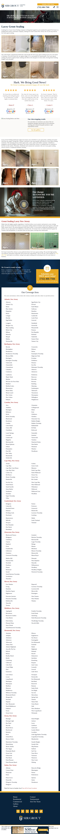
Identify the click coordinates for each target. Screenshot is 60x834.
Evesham (33, 358)
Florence (33, 362)
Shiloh (33, 518)
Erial (32, 412)
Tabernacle (34, 390)
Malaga (33, 544)
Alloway (8, 768)
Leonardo (34, 667)
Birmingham (9, 349)
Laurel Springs (10, 433)
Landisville (34, 315)
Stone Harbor (9, 489)
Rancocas (34, 377)
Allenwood (9, 642)
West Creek (34, 760)
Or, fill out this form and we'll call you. (47, 281)
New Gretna (9, 395)
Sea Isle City (9, 482)
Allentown (8, 640)
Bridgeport (9, 537)
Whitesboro (34, 487)
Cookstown (9, 371)
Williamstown (35, 565)
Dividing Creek (10, 513)
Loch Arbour (9, 674)
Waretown (34, 757)
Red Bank (34, 681)
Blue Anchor (9, 309)
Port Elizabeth (9, 525)
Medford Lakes (10, 386)
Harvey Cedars (10, 739)
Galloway (34, 309)
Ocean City (34, 475)
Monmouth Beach (10, 695)
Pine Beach (9, 757)
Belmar (8, 653)
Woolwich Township (36, 572)
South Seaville (10, 487)
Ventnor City (34, 341)
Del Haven (9, 475)
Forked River (9, 736)
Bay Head (8, 723)
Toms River (34, 753)
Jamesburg (34, 615)
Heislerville (34, 510)
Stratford (33, 435)
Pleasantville (34, 327)
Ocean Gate (9, 753)
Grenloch (33, 535)
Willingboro (34, 397)
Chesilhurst (9, 430)
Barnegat (8, 718)
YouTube (32, 811)
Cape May (8, 466)
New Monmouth (10, 704)
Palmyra (8, 399)
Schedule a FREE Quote (48, 4)
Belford (8, 651)
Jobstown (33, 369)
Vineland (33, 522)
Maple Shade (9, 377)
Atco (7, 405)
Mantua (33, 546)
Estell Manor (34, 306)
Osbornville (9, 755)
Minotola (8, 334)
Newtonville (9, 341)
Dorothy (8, 318)
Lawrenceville (35, 589)
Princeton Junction (11, 596)
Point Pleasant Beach (11, 762)
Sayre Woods (9, 625)
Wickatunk (34, 713)
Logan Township (35, 542)
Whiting (33, 762)
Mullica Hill (9, 558)
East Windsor (9, 584)
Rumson (33, 686)
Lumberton (9, 374)
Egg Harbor (9, 320)
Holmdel (33, 651)
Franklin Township (36, 611)
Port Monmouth (35, 679)
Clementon (34, 405)
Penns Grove (9, 777)
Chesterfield (9, 365)
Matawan (8, 688)
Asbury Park (9, 644)
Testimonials (34, 799)
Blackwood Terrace (11, 535)
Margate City (9, 325)
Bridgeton (8, 504)
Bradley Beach (10, 656)
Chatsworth (9, 362)
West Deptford (35, 560)
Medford (8, 383)
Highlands (34, 649)
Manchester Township (12, 742)
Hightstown (9, 593)
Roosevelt (34, 683)
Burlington (9, 358)
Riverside (34, 379)
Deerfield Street (10, 508)
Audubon (8, 407)
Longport (8, 323)
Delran (33, 351)
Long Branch (9, 679)
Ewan (7, 546)
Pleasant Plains (10, 623)
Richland (33, 334)
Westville (33, 563)
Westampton (34, 395)
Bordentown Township (12, 353)
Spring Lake (34, 697)
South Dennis (9, 484)
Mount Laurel (9, 393)
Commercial (17, 802)
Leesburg (33, 515)
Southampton (34, 388)
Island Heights (35, 718)
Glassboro (8, 553)
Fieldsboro (34, 360)
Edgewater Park (35, 356)
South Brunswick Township (13, 627)
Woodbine (34, 493)
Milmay (8, 332)
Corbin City (9, 472)
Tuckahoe (8, 493)
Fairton (33, 504)
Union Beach (34, 704)
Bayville (8, 725)
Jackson (33, 721)
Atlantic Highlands (11, 647)
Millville (8, 520)
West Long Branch (36, 710)
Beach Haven (9, 727)
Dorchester (9, 515)
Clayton (8, 542)
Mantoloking (9, 744)
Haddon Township (36, 423)
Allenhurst (8, 638)
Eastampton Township (37, 353)
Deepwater (9, 772)
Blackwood (9, 419)
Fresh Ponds (34, 613)
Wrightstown (34, 399)
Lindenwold (9, 437)
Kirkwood (34, 430)
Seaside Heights (35, 742)
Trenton (8, 605)
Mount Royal (34, 555)
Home (15, 797)
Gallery (15, 804)
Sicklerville (9, 458)
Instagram (18, 811)
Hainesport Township (37, 367)
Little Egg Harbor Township (38, 734)
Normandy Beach (10, 751)
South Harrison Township (12, 574)
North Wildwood (35, 472)
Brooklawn (9, 421)
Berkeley (8, 732)
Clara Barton (9, 618)
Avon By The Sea (10, 649)
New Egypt (9, 748)
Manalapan (9, 681)
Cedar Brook (9, 425)
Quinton (33, 777)
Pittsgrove (8, 784)
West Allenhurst (35, 708)
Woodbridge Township (37, 621)
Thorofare (8, 578)
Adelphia (8, 635)
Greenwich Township (11, 555)
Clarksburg (9, 660)
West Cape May (35, 482)
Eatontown (9, 671)
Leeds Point (34, 318)
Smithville (34, 336)
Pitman (8, 567)
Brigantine (8, 311)
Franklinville (9, 548)
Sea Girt (33, 692)
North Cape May (35, 470)
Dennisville (9, 479)
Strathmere (9, 491)
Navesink (8, 699)
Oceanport (34, 674)
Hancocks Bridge (36, 768)
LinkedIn (36, 811)
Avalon (8, 463)
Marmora (33, 468)
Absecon (8, 302)
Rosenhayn (9, 529)
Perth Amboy (9, 621)
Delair (33, 409)
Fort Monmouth (35, 642)
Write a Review (54, 7)
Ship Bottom (34, 746)
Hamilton (33, 311)
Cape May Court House (12, 468)
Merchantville (9, 442)
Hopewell (34, 584)
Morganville (9, 697)
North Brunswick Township (38, 618)
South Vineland (35, 520)
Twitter (27, 811)
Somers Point (35, 339)
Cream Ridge (9, 667)
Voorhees (33, 440)
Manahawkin (34, 739)
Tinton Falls (34, 701)
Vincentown (34, 393)
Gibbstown (9, 551)
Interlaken (34, 658)
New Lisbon (9, 397)
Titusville (8, 603)
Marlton (8, 379)
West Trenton (35, 596)
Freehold (33, 644)
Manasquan (9, 683)
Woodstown (34, 782)
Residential (17, 799)
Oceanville (34, 325)
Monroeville (34, 553)
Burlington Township (11, 360)
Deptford (8, 544)
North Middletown (11, 706)
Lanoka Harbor (35, 730)
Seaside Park (34, 744)
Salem (33, 780)
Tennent (33, 699)
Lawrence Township (36, 513)
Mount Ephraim (10, 444)
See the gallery (35, 130)
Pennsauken (9, 449)
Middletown (9, 690)
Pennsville (8, 780)
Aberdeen (8, 633)
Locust (7, 677)
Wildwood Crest (35, 491)
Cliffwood (8, 662)
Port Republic (35, 332)
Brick (7, 734)
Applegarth (9, 611)
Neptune (8, 701)
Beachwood (9, 730)
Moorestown (9, 388)
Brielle (7, 658)
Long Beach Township (37, 736)
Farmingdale (34, 640)
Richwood (8, 569)
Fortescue (34, 506)
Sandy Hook (34, 688)
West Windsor (35, 598)
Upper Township (10, 496)
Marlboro (8, 686)
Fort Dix (33, 365)
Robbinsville (9, 601)
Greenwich (34, 508)
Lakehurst (34, 725)
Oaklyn (8, 446)
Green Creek (34, 466)
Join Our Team (35, 802)
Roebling (33, 383)
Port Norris (9, 527)
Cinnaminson (9, 367)
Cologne (8, 315)
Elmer (7, 774)
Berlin (7, 414)
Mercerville (34, 591)
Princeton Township (11, 598)
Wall (32, 706)
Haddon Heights (35, 421)
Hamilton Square (10, 591)
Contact (33, 797)
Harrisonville (34, 539)
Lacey (33, 723)
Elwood (33, 304)
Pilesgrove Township (11, 782)
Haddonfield (34, 425)
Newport (8, 522)
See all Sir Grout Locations (29, 788)
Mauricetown (9, 518)
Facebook (22, 811)
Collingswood (35, 407)
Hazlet (33, 647)
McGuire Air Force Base (12, 381)
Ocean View (34, 477)
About (15, 806)
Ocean (7, 710)
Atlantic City (9, 304)
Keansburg (34, 660)
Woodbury (34, 567)
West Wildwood (35, 484)
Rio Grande (34, 479)
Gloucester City (35, 419)
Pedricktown (34, 774)
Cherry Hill (9, 428)
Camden (8, 423)
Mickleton (34, 548)
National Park (9, 560)
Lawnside (8, 435)
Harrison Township (36, 537)
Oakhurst (8, 708)
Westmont (34, 446)
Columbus (8, 369)
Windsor (33, 601)
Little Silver (34, 671)
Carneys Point (9, 770)
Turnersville (34, 437)
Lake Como (34, 665)
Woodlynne (34, 451)
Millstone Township (11, 692)
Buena (7, 313)
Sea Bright (34, 690)
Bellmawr (8, 412)
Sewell (7, 572)
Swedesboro (9, 576)
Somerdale (34, 433)
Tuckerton (34, 755)
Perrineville (34, 677)
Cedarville (8, 506)
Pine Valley (9, 453)
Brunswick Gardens (11, 615)
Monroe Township (36, 551)
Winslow (33, 449)
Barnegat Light (10, 721)
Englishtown (34, 635)
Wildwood (34, 489)
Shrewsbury (34, 695)
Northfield (34, 323)
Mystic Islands (10, 746)
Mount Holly (9, 390)
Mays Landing (10, 327)
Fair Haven (34, 638)
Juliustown (34, 371)
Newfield (8, 563)
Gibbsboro (34, 414)
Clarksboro (9, 539)
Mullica (8, 339)
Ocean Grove (9, 713)
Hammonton (34, 313)
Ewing (7, 586)
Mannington (34, 770)
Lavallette (34, 732)
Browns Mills (9, 356)
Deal (7, 669)
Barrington (9, 409)
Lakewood (34, 727)
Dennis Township (10, 477)
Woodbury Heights (36, 569)
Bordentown (9, 351)
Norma (33, 772)
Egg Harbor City (35, 302)
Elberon (33, 633)
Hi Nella (33, 428)
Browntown (9, 613)
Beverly (8, 347)
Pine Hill (8, 451)
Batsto (7, 306)
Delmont (8, 510)
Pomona (33, 330)
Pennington (34, 593)
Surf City (33, 751)
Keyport (33, 662)
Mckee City (9, 330)
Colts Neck (9, 665)
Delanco (33, 349)
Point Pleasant (9, 760)
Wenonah (33, 558)
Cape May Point (10, 470)
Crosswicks (34, 347)
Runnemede (9, 455)
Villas (7, 498)
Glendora (33, 416)
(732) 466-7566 (43, 7)
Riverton (33, 381)
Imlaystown (34, 656)
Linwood (33, 320)
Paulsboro (8, 565)
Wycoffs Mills (35, 623)
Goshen (33, 463)
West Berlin (34, 444)
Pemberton (34, 374)
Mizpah (8, 336)
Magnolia (8, 440)
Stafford (33, 748)
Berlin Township (10, 416)
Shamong (33, 386)
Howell (33, 653)
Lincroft (33, 669)
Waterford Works (36, 442)
